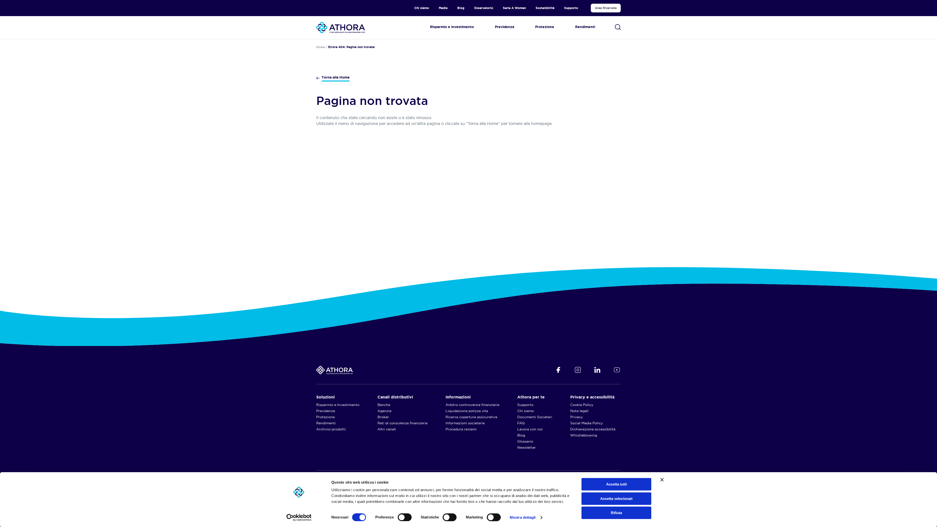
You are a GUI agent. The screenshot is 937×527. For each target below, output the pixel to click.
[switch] (400, 516)
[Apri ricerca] (618, 27)
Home (320, 47)
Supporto (571, 8)
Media (443, 8)
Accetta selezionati (616, 499)
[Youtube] (617, 370)
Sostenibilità (545, 8)
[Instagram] (578, 370)
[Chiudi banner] (662, 479)
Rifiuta (616, 513)
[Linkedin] (597, 370)
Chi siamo (421, 8)
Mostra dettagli (523, 517)
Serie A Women (514, 8)
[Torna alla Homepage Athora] (340, 27)
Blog (460, 8)
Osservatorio (483, 8)
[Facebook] (558, 370)
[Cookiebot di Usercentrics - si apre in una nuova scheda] (299, 517)
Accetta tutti (616, 484)
